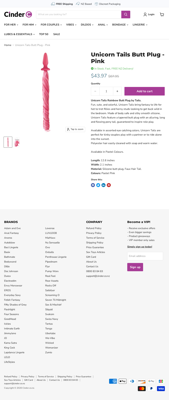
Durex (7, 276)
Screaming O (52, 295)
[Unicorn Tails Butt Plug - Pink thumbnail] (8, 142)
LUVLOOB (51, 233)
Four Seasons (11, 314)
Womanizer (51, 347)
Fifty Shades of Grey (15, 304)
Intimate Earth (12, 328)
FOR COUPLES (50, 25)
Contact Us (92, 266)
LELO (7, 357)
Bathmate (9, 257)
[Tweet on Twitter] (98, 185)
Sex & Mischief (53, 304)
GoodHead (10, 319)
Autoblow (9, 242)
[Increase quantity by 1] (117, 91)
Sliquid (49, 309)
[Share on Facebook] (93, 185)
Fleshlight (9, 309)
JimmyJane (10, 333)
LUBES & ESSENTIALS (18, 34)
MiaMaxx (50, 237)
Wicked (49, 343)
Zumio (48, 352)
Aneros (8, 237)
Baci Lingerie (11, 247)
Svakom (49, 314)
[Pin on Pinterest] (109, 185)
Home (7, 45)
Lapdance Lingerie (14, 352)
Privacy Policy (93, 233)
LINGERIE (139, 25)
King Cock (9, 347)
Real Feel (50, 276)
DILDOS (86, 25)
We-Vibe (50, 338)
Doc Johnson (11, 271)
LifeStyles (9, 362)
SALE (56, 34)
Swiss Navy (51, 319)
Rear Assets (51, 280)
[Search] (125, 14)
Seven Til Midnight (55, 300)
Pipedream (51, 261)
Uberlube (50, 333)
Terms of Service (95, 237)
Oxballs (49, 252)
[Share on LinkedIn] (103, 185)
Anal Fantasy (11, 233)
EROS (7, 290)
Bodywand (10, 261)
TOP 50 (43, 34)
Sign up (135, 267)
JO (5, 338)
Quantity (95, 83)
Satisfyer (50, 290)
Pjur (47, 266)
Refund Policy (93, 228)
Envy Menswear (13, 285)
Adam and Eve (12, 228)
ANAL (102, 25)
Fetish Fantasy (12, 300)
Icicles (7, 323)
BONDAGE (119, 25)
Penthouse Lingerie (56, 257)
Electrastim (10, 280)
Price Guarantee (95, 247)
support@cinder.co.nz (98, 276)
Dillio (7, 266)
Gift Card (91, 257)
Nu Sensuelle (52, 242)
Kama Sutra (10, 343)
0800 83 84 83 (94, 271)
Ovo (47, 247)
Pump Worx (52, 271)
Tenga (48, 328)
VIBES (70, 25)
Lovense (49, 228)
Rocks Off (50, 285)
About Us (91, 261)
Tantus (49, 323)
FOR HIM (28, 25)
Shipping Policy (94, 242)
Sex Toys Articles (95, 252)
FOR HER (10, 25)
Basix (7, 252)
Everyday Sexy (12, 295)
